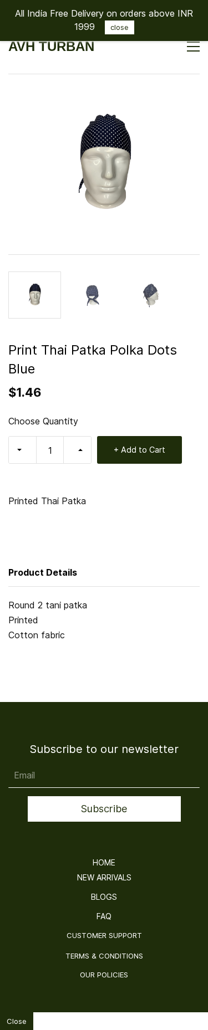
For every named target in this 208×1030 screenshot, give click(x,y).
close (119, 27)
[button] (104, 863)
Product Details (42, 572)
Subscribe (104, 808)
